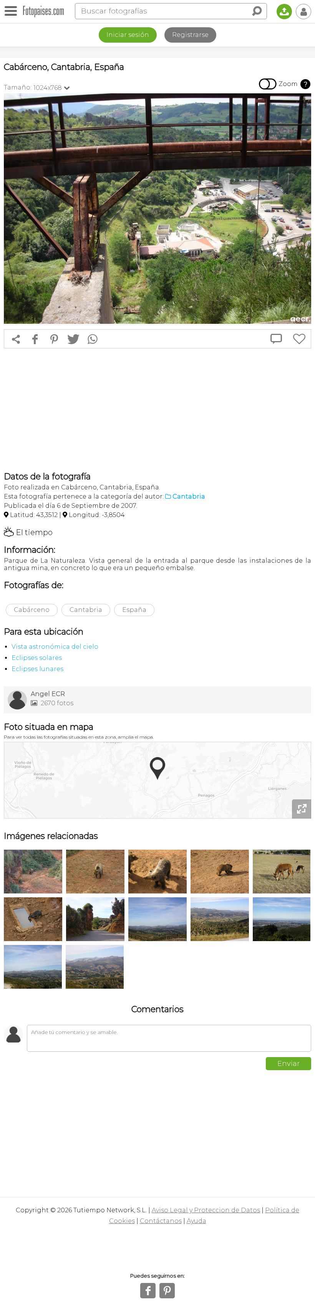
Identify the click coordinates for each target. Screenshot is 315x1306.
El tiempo (28, 532)
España (134, 609)
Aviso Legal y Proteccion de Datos (206, 1210)
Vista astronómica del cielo (55, 646)
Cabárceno (32, 609)
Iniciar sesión (127, 34)
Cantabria (86, 609)
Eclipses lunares (37, 669)
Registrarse (190, 34)
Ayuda (196, 1221)
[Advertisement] (157, 410)
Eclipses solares (37, 657)
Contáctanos (161, 1221)
